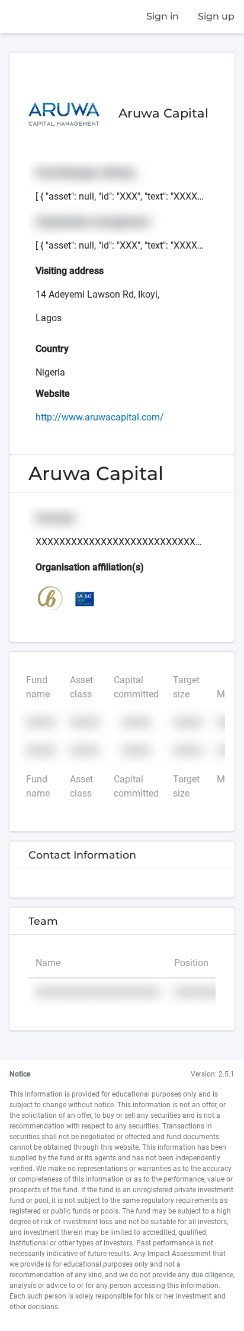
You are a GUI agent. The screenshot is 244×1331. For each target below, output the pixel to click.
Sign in (162, 16)
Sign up (216, 16)
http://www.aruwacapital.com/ (100, 417)
